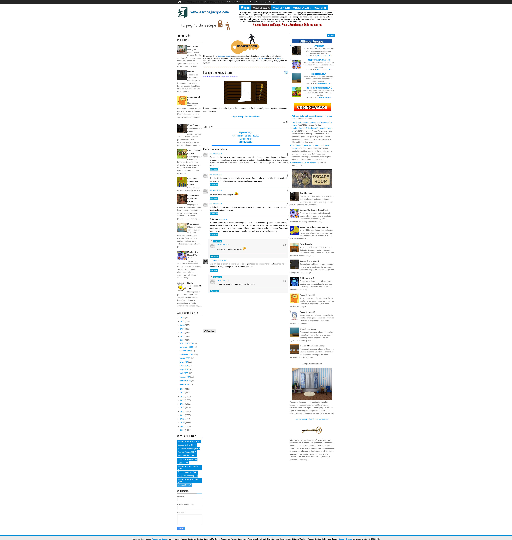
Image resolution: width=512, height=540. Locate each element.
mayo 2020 (185, 369)
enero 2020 (185, 384)
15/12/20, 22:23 (224, 245)
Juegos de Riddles (281, 7)
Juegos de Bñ (320, 7)
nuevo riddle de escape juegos (314, 227)
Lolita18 (213, 260)
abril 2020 (184, 373)
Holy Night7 (192, 46)
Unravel (190, 72)
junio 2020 (184, 366)
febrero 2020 (185, 381)
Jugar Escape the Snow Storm (245, 116)
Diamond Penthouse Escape (312, 346)
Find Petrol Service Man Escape (192, 181)
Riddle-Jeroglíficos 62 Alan (194, 286)
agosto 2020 (185, 358)
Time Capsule (306, 244)
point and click (184, 456)
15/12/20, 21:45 (223, 219)
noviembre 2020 (187, 347)
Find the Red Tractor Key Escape (319, 87)
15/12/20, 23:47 (224, 280)
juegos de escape (185, 441)
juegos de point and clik (188, 466)
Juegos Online (184, 445)
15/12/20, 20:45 (217, 204)
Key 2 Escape (193, 125)
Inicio (247, 8)
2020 (182, 340)
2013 (182, 411)
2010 (182, 422)
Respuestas (217, 241)
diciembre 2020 (186, 343)
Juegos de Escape (261, 7)
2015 (182, 404)
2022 (182, 333)
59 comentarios (322, 70)
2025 (182, 321)
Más (330, 56)
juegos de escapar (214, 76)
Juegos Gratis (225, 76)
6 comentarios (322, 97)
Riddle (180, 463)
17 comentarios (322, 56)
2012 (182, 415)
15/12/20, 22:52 (222, 260)
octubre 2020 (185, 351)
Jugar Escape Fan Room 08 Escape (312, 419)
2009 (182, 426)
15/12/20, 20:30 (217, 154)
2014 (182, 408)
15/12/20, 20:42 (217, 190)
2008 (182, 430)
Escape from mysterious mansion (193, 198)
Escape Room (184, 452)
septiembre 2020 (187, 354)
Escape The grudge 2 (309, 261)
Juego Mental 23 (307, 312)
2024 (182, 325)
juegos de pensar (185, 476)
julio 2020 (184, 362)
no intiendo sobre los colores (304, 163)
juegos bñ (182, 485)
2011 (182, 419)
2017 (182, 396)
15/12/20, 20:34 (217, 175)
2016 (182, 400)
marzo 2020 (185, 377)
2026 (182, 318)
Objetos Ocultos (302, 7)
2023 (182, 329)
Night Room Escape (318, 73)
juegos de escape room (188, 479)
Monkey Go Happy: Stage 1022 (193, 255)
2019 (182, 389)
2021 (182, 336)
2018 (182, 393)
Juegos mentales (185, 472)
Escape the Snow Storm (218, 72)
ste (211, 154)
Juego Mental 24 (307, 295)
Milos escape (193, 224)
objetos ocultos (184, 459)
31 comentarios (322, 83)
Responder (214, 169)
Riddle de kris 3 (307, 278)
